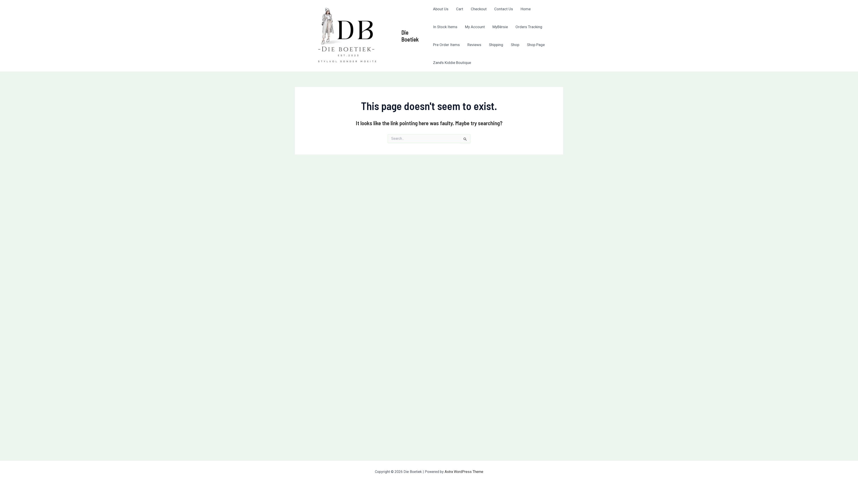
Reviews (474, 44)
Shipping (496, 44)
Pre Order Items (446, 44)
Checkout (479, 9)
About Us (440, 9)
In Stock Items (445, 27)
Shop (515, 44)
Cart (459, 9)
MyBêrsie (500, 27)
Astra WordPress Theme (464, 472)
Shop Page (536, 44)
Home (526, 9)
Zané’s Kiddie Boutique (452, 62)
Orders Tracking (528, 27)
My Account (475, 27)
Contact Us (503, 9)
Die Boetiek (410, 36)
